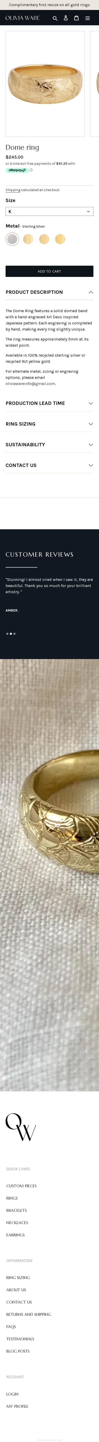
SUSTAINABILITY (25, 445)
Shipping (13, 190)
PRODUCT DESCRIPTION (34, 292)
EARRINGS (15, 1234)
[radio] (12, 239)
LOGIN (12, 1394)
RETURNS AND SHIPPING (28, 1314)
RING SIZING (21, 424)
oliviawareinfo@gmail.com (30, 383)
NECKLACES (17, 1222)
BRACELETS (16, 1210)
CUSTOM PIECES (21, 1185)
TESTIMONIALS (20, 1338)
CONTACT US (21, 465)
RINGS (12, 1198)
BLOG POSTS (17, 1351)
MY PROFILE (17, 1406)
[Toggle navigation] (87, 18)
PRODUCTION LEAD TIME (35, 403)
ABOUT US (16, 1289)
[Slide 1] (7, 633)
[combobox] (49, 211)
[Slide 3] (14, 633)
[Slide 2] (11, 633)
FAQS (11, 1326)
